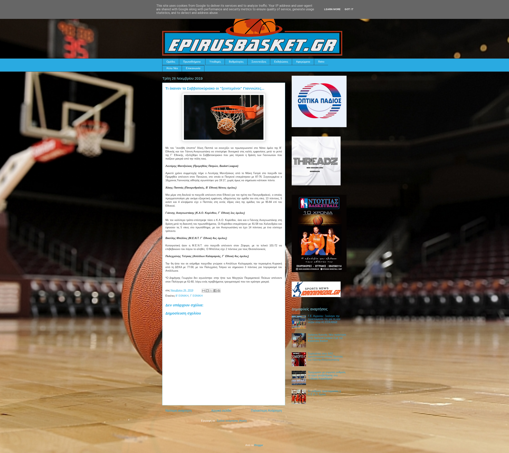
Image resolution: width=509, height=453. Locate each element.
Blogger (258, 445)
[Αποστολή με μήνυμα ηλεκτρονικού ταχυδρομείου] (204, 291)
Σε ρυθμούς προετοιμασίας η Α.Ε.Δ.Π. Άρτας (324, 393)
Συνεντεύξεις (259, 61)
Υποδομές (215, 61)
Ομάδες (170, 61)
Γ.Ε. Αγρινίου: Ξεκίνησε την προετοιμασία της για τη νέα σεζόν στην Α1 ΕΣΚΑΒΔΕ (324, 319)
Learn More (332, 9)
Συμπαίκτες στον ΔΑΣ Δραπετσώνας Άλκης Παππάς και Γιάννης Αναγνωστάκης (325, 356)
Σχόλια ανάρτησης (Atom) (232, 420)
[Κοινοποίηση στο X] (211, 291)
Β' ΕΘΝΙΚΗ (182, 295)
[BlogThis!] (207, 291)
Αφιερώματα (303, 61)
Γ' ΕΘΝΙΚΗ (196, 295)
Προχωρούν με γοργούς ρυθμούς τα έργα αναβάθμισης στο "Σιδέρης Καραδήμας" (327, 375)
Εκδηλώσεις (281, 61)
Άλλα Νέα (172, 68)
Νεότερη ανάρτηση (178, 410)
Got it (349, 9)
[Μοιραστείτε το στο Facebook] (215, 291)
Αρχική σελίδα (221, 410)
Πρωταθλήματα (192, 61)
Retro (321, 61)
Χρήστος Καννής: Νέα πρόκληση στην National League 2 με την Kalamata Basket (327, 337)
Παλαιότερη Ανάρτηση (266, 410)
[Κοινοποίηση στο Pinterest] (219, 291)
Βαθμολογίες (236, 61)
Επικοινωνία (193, 68)
